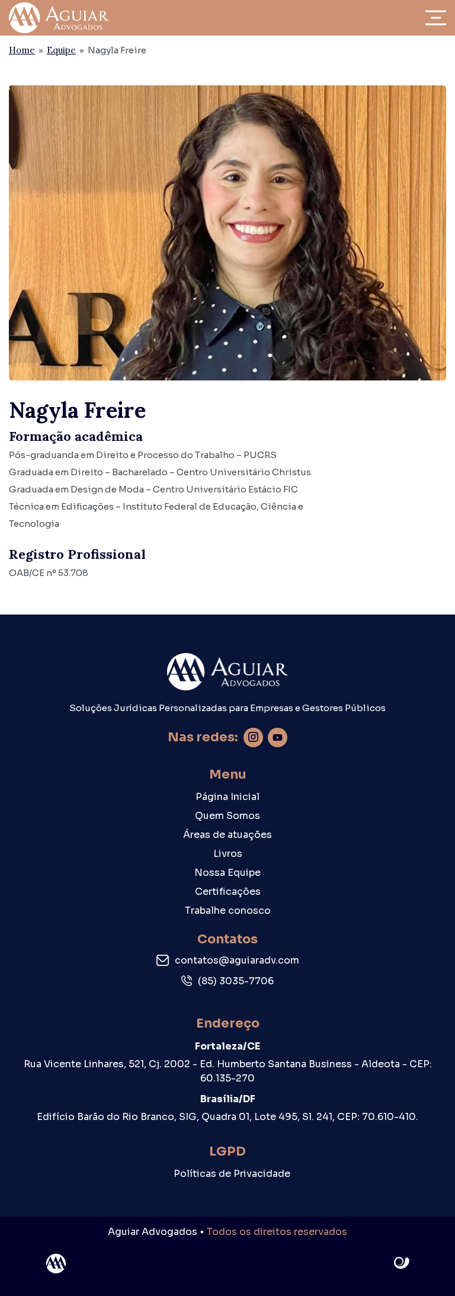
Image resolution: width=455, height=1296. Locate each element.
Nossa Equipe (227, 872)
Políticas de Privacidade (232, 1173)
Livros (227, 853)
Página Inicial (227, 797)
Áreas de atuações (227, 834)
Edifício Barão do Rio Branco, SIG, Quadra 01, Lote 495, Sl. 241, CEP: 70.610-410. (227, 1117)
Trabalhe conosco (228, 910)
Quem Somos (227, 815)
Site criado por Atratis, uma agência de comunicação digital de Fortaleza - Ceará (402, 1263)
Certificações (228, 891)
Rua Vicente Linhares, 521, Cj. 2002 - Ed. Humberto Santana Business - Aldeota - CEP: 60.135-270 (228, 1071)
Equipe (61, 50)
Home (22, 50)
